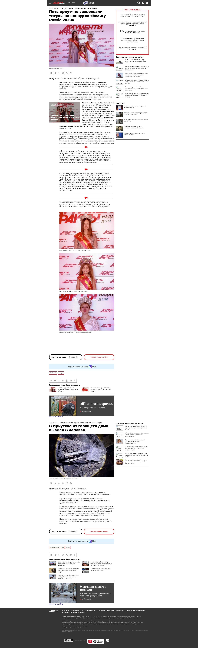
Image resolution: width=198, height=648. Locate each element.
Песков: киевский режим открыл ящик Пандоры (134, 134)
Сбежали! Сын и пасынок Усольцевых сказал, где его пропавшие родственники (137, 434)
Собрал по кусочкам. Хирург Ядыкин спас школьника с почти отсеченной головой (137, 81)
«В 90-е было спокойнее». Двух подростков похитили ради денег (136, 60)
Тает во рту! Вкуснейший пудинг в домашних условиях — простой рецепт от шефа (136, 461)
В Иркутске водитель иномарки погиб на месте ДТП (132, 32)
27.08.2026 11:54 (54, 422)
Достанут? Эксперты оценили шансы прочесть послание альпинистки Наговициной (137, 68)
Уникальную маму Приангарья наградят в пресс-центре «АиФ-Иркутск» (101, 389)
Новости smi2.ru (56, 417)
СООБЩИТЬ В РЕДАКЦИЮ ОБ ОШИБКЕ (73, 612)
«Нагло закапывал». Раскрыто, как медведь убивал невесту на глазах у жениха (136, 455)
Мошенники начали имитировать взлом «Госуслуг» (135, 106)
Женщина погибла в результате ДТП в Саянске (132, 48)
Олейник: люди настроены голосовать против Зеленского (134, 127)
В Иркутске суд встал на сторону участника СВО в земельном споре (68, 570)
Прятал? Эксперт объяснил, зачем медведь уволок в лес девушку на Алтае (136, 427)
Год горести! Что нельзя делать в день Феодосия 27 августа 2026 (132, 15)
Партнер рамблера (80, 640)
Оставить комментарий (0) (99, 357)
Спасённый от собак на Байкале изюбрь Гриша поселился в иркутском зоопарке (68, 576)
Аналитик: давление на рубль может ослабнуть (136, 120)
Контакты (65, 610)
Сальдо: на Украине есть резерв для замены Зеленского (135, 113)
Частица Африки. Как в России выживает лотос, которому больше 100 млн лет (136, 88)
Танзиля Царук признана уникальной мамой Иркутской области (68, 389)
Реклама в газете (90, 610)
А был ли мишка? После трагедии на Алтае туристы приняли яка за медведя (132, 23)
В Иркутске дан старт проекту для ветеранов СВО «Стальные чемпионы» (69, 563)
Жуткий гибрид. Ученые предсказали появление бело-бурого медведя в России (137, 95)
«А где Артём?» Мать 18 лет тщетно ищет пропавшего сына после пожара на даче (136, 448)
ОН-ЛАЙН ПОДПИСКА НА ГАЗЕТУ (136, 610)
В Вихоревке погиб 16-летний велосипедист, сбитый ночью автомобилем (132, 40)
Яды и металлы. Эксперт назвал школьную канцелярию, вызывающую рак (135, 441)
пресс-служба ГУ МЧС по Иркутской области (63, 478)
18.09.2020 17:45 (54, 8)
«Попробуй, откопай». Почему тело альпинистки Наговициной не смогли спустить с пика (136, 75)
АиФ (61, 68)
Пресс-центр (120, 610)
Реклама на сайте (77, 610)
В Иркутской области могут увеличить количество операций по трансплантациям (101, 563)
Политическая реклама (106, 610)
